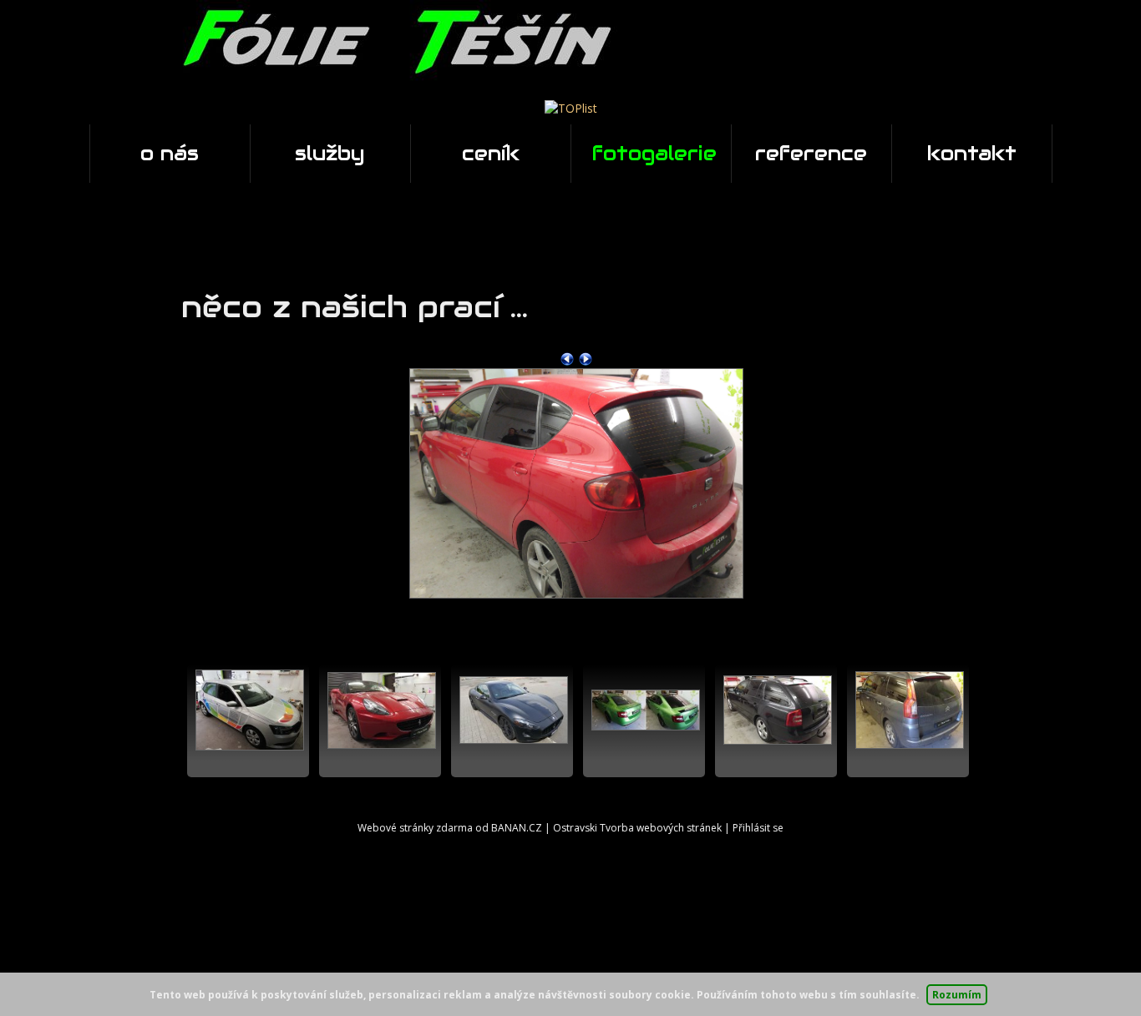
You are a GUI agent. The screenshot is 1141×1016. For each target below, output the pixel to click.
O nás (169, 153)
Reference (811, 153)
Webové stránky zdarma (415, 828)
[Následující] (585, 358)
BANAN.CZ (516, 828)
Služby (330, 153)
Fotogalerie (654, 153)
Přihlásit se (758, 828)
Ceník (491, 153)
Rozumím (956, 995)
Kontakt (972, 153)
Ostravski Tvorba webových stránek (637, 828)
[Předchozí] (567, 358)
